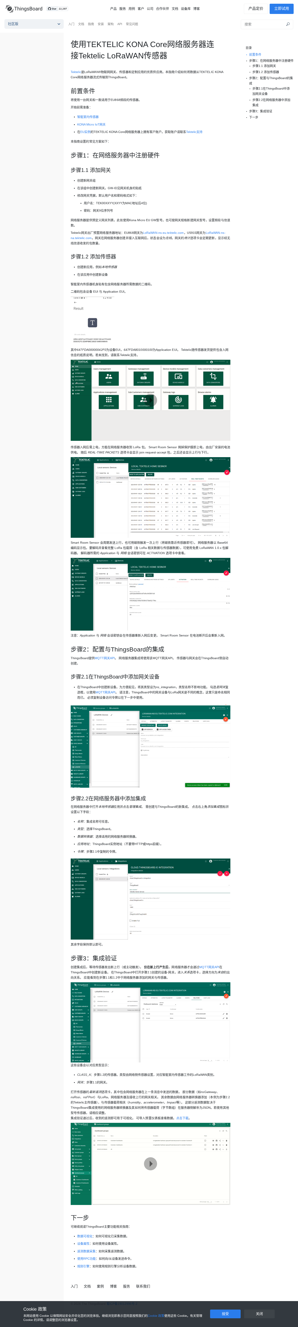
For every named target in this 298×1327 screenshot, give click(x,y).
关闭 (259, 1314)
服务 (122, 8)
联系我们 (143, 1286)
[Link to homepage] (24, 8)
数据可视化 (84, 1236)
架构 (111, 24)
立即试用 (281, 9)
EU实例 (85, 132)
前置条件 (255, 54)
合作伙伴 (162, 8)
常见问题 (132, 24)
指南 (91, 24)
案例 (100, 1286)
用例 (131, 8)
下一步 (253, 117)
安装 (101, 24)
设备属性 (83, 1243)
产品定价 (255, 9)
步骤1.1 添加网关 (264, 66)
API (119, 24)
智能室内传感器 (88, 117)
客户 (141, 8)
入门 (71, 24)
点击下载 (182, 1118)
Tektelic (76, 72)
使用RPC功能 (86, 1258)
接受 (225, 1314)
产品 (113, 8)
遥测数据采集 (86, 1251)
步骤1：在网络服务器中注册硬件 (271, 60)
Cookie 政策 (35, 1309)
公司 (150, 8)
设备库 (186, 8)
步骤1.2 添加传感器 (265, 72)
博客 (196, 8)
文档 (175, 8)
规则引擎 (83, 1266)
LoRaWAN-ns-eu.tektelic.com (163, 232)
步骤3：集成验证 (260, 111)
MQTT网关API (105, 658)
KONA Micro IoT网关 (91, 124)
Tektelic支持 (194, 132)
